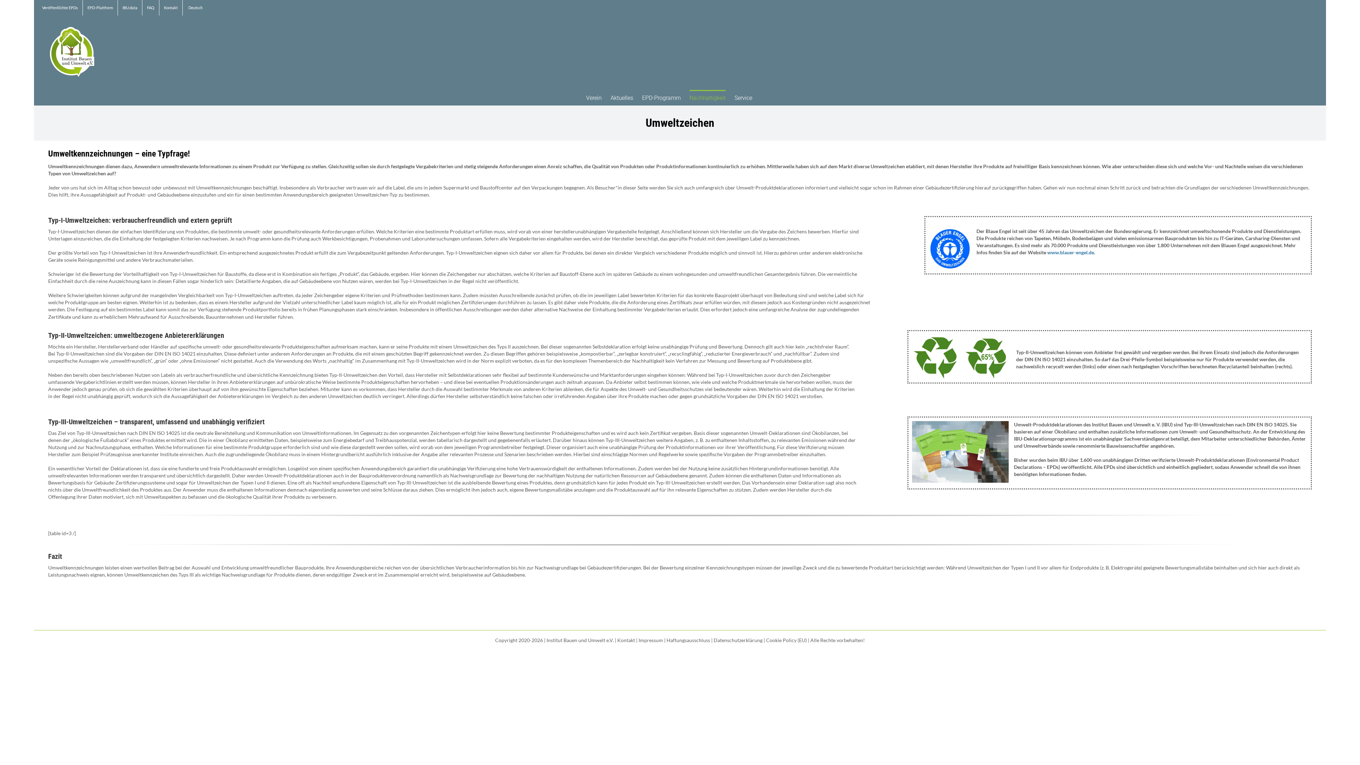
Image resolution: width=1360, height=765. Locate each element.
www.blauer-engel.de (1070, 252)
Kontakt (626, 640)
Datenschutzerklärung (738, 640)
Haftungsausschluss (688, 640)
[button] (763, 97)
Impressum (651, 640)
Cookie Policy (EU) (786, 640)
